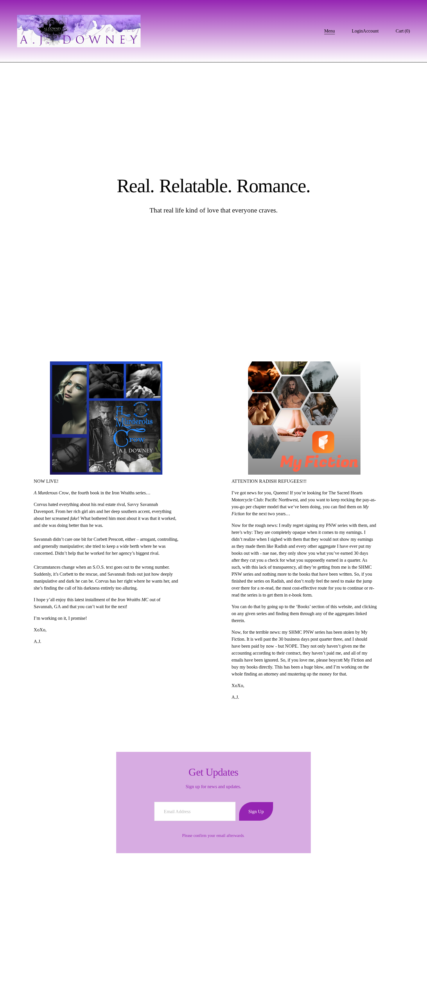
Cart (403, 30)
